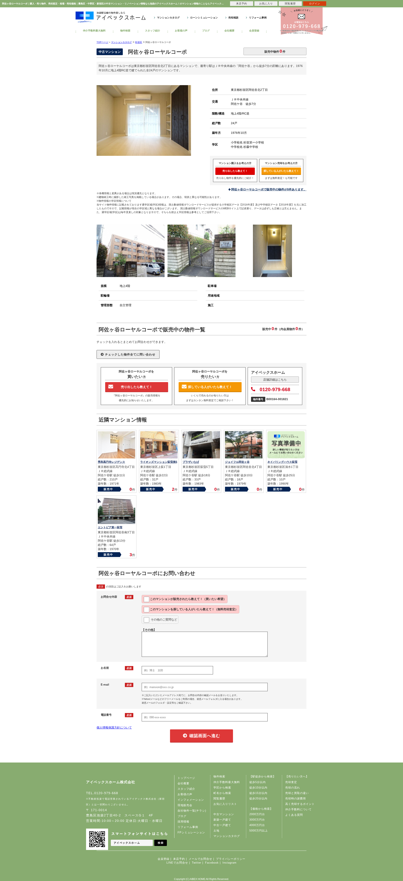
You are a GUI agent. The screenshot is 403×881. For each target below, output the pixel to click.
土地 (216, 830)
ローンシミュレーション (204, 17)
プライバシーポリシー (230, 858)
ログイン (314, 3)
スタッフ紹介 (152, 30)
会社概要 (229, 30)
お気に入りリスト (225, 804)
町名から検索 (222, 793)
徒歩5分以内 (257, 782)
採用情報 (183, 821)
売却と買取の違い (297, 793)
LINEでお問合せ (177, 862)
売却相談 (233, 17)
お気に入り (266, 3)
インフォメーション (191, 799)
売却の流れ (292, 787)
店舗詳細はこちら (275, 379)
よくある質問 (294, 814)
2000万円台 (257, 814)
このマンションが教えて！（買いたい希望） (188, 599)
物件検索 (125, 30)
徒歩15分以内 (258, 793)
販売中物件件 (274, 51)
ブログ (206, 30)
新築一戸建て (222, 819)
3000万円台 (257, 819)
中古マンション (223, 814)
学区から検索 (222, 787)
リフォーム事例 (258, 17)
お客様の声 (181, 30)
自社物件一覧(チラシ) (192, 810)
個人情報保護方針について (114, 727)
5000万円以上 (258, 830)
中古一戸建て (222, 825)
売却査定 (291, 782)
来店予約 (179, 858)
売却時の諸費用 (295, 798)
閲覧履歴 (219, 798)
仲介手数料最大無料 (94, 30)
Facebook (212, 862)
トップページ (186, 777)
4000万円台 (257, 825)
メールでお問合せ (200, 858)
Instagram (229, 862)
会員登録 (254, 30)
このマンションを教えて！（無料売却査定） (194, 609)
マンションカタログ (168, 17)
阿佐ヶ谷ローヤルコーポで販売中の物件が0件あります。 (268, 189)
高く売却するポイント (300, 804)
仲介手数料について (298, 809)
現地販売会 (185, 805)
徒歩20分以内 (258, 798)
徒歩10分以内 (258, 787)
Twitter (196, 862)
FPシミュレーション (191, 832)
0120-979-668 (275, 389)
